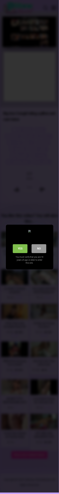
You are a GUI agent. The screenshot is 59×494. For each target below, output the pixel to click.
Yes (20, 248)
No (39, 248)
